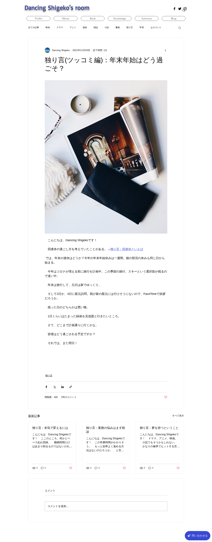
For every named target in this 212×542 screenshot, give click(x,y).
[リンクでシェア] (70, 386)
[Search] (183, 10)
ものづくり (155, 27)
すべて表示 (178, 415)
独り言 (48, 375)
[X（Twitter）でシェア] (54, 386)
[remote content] (106, 357)
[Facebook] (174, 9)
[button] (179, 27)
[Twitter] (180, 9)
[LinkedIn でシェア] (62, 386)
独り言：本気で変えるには (50, 428)
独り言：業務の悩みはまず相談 (105, 430)
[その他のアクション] (165, 50)
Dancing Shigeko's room (57, 7)
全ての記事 (33, 27)
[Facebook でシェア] (46, 386)
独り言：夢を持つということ (159, 428)
